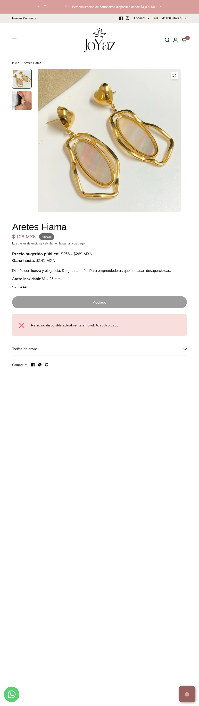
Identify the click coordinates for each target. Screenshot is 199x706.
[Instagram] (127, 18)
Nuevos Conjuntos (24, 18)
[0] (183, 40)
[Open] (187, 694)
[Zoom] (174, 75)
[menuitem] (25, 18)
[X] (40, 365)
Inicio (15, 63)
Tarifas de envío (24, 349)
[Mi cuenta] (175, 40)
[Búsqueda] (167, 40)
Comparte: (19, 364)
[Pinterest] (47, 365)
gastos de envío (28, 243)
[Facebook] (121, 18)
